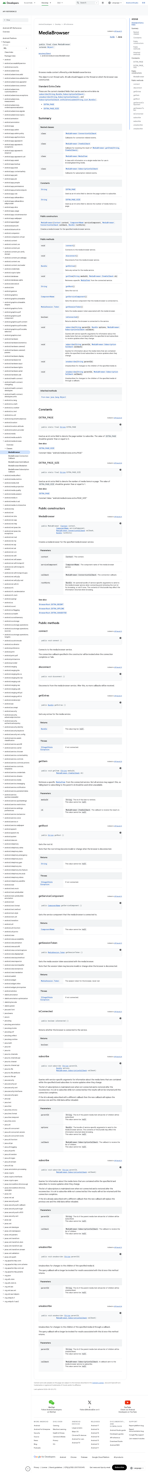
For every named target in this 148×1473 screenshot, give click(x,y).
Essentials (28, 3)
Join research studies (136, 1438)
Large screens (77, 1428)
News (36, 1440)
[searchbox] (15, 20)
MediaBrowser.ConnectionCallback (81, 133)
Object (50, 47)
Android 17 (95, 1426)
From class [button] (53, 397)
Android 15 (95, 1433)
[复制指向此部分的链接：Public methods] (61, 623)
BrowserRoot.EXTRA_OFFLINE (51, 608)
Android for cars (78, 1439)
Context (57, 222)
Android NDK (115, 1445)
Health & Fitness (58, 1433)
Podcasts (37, 1448)
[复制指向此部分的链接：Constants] (54, 409)
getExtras (70, 266)
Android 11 (95, 1448)
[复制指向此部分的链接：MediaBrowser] (57, 516)
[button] (15, 42)
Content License (98, 1383)
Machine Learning (59, 1429)
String (44, 189)
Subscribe (119, 1467)
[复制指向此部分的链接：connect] (50, 631)
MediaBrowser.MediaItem (76, 156)
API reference (10, 11)
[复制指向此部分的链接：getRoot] (50, 826)
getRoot (69, 286)
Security (37, 1433)
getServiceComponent (75, 297)
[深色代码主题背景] (120, 424)
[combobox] (87, 3)
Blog (35, 1444)
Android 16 (95, 1429)
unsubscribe (71, 361)
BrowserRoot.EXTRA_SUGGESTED (52, 613)
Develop (45, 3)
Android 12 (95, 1444)
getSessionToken (73, 307)
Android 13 (95, 1440)
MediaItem (85, 280)
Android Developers (45, 24)
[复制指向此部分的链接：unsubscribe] (54, 1247)
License (44, 1467)
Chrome (73, 1457)
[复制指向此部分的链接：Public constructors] (67, 508)
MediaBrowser (47, 222)
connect (69, 245)
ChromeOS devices (79, 1435)
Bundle (72, 225)
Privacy (55, 1440)
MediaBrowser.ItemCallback (78, 144)
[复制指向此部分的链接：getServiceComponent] (65, 896)
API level (5, 45)
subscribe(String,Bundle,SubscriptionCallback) (61, 94)
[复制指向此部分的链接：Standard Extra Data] (62, 86)
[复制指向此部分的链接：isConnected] (54, 1011)
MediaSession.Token (50, 307)
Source (36, 1437)
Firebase (84, 1457)
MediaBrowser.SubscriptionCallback (82, 169)
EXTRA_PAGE (49, 104)
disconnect (71, 256)
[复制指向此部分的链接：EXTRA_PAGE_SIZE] (61, 463)
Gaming (56, 1426)
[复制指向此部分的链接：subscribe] (51, 1056)
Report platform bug (136, 1426)
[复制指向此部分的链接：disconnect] (53, 667)
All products (118, 1457)
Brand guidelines (55, 1467)
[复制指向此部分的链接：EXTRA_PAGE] (55, 417)
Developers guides (116, 1434)
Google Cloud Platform (100, 1457)
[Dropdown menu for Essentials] (36, 3)
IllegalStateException (46, 748)
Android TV (76, 1443)
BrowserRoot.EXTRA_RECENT (51, 604)
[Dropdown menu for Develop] (51, 3)
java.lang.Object (45, 53)
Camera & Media (59, 1437)
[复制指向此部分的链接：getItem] (49, 761)
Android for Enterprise (42, 1429)
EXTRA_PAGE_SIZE (51, 108)
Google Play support (136, 1435)
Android (37, 1426)
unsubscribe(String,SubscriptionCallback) (59, 97)
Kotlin (112, 37)
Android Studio (132, 3)
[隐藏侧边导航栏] (28, 1469)
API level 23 (118, 761)
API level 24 (118, 418)
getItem (69, 276)
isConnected (71, 317)
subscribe (70, 327)
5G (54, 1444)
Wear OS (75, 1432)
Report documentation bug (136, 1430)
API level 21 (118, 31)
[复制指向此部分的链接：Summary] (53, 118)
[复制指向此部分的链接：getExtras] (51, 695)
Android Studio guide (118, 1430)
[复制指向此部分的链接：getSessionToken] (59, 943)
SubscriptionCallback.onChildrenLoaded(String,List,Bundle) (67, 100)
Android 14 (95, 1437)
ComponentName (77, 222)
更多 (59, 3)
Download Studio (116, 1441)
